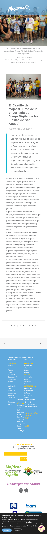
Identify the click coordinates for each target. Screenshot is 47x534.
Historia (10, 381)
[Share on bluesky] (29, 325)
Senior (19, 426)
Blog (22, 57)
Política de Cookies (34, 526)
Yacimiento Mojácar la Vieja (12, 386)
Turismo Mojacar (23, 129)
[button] (38, 7)
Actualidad (28, 57)
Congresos (21, 424)
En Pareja (20, 408)
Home (17, 57)
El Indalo (11, 400)
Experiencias (23, 400)
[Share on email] (35, 325)
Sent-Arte (20, 417)
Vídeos (26, 397)
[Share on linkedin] (23, 325)
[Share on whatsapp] (26, 325)
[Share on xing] (32, 325)
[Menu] (5, 9)
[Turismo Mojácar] (19, 7)
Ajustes (17, 530)
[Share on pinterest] (20, 325)
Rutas (26, 384)
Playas (10, 365)
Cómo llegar (28, 365)
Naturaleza (12, 379)
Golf (18, 410)
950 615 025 (27, 422)
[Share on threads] (17, 325)
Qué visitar (28, 377)
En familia (20, 405)
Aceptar (6, 530)
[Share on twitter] (14, 325)
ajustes (28, 522)
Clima (10, 372)
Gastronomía (12, 377)
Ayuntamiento (31, 407)
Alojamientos (29, 368)
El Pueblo (11, 375)
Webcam (20, 357)
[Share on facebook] (11, 325)
